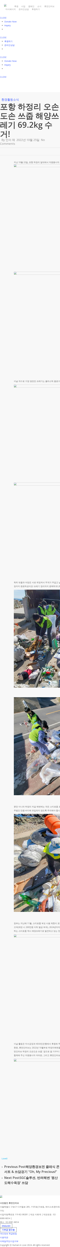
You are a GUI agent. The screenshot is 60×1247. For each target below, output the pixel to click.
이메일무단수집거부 (9, 1241)
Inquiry (7, 25)
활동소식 (13, 100)
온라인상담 (9, 45)
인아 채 (10, 140)
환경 (4, 100)
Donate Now (10, 21)
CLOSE (3, 17)
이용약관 (4, 1237)
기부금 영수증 (8, 1229)
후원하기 (8, 41)
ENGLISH (6, 1225)
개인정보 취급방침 (8, 1233)
